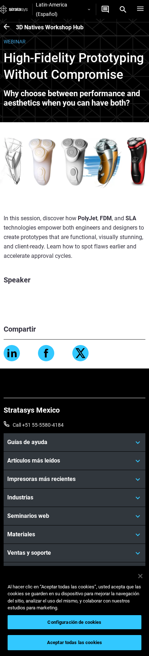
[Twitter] (80, 353)
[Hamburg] (140, 9)
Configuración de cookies (74, 622)
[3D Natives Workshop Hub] (10, 27)
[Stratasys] (14, 9)
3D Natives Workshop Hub (50, 27)
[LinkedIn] (12, 353)
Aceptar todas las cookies (74, 642)
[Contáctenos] (105, 9)
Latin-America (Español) (51, 9)
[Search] (123, 9)
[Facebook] (46, 353)
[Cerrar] (140, 576)
